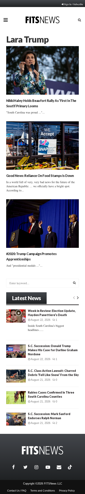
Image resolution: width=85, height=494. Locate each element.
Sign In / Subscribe (73, 4)
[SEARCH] (74, 283)
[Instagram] (39, 467)
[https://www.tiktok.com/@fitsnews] (70, 467)
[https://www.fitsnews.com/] (42, 450)
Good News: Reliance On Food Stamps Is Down (40, 176)
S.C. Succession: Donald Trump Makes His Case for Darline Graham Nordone (53, 350)
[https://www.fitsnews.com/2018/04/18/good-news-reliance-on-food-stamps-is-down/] (42, 145)
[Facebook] (16, 467)
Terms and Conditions (42, 490)
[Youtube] (50, 467)
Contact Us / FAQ (16, 490)
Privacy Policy (67, 490)
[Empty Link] (74, 297)
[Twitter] (27, 467)
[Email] (61, 467)
